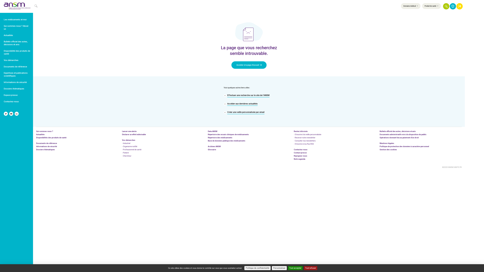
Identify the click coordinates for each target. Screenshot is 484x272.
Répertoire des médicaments (220, 138)
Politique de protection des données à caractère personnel (404, 146)
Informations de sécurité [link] (15, 82)
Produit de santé (431, 6)
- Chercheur (126, 156)
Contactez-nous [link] (11, 101)
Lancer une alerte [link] (129, 131)
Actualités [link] (8, 35)
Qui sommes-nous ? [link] (44, 131)
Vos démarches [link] (11, 60)
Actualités (40, 134)
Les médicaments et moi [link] (15, 19)
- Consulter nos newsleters (305, 141)
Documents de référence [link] (15, 66)
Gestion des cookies (388, 150)
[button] (446, 6)
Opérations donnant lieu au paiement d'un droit (399, 138)
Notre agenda (299, 159)
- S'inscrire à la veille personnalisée (307, 134)
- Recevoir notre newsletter (304, 138)
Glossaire (212, 150)
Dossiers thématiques (45, 150)
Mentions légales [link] (387, 143)
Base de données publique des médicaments (226, 141)
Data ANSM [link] (212, 131)
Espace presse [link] (11, 95)
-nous (300, 156)
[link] (16, 6)
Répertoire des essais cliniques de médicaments (228, 134)
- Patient (125, 153)
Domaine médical (409, 6)
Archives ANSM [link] (214, 146)
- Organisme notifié (129, 146)
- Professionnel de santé (131, 150)
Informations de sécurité (46, 146)
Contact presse (300, 153)
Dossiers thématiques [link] (14, 89)
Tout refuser (310, 268)
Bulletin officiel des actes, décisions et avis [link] (16, 43)
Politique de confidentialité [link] (257, 268)
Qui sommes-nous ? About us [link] (16, 27)
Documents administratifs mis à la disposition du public (403, 134)
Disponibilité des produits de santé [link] (17, 52)
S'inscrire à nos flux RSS (304, 144)
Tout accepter (295, 268)
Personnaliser (279, 268)
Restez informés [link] (301, 131)
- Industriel (126, 143)
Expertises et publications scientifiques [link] (16, 74)
